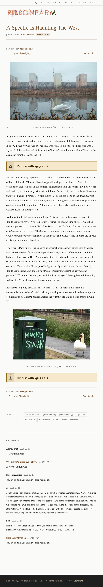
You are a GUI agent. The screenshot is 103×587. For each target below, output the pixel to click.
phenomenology (66, 414)
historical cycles (60, 419)
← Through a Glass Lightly (18, 53)
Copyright (78, 580)
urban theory (44, 419)
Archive (57, 2)
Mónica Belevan (27, 34)
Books (93, 2)
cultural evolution (32, 414)
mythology (81, 414)
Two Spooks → (90, 53)
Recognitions (43, 34)
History (45, 2)
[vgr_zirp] (36, 2)
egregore (74, 419)
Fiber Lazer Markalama (16, 538)
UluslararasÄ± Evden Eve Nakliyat (21, 462)
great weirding (49, 414)
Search (69, 2)
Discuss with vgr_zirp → (32, 166)
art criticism (30, 419)
